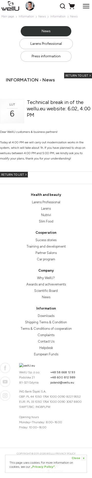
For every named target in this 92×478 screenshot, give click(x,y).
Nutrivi (46, 215)
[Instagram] (5, 395)
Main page (7, 16)
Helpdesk (46, 348)
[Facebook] (5, 368)
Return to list (76, 75)
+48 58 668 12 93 (62, 372)
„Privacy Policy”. (43, 467)
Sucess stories (46, 240)
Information (26, 16)
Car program (46, 259)
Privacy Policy (65, 453)
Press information (46, 56)
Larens (46, 208)
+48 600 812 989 (62, 377)
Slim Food (46, 221)
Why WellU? (46, 278)
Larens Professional (46, 43)
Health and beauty (46, 195)
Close (78, 458)
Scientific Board (46, 291)
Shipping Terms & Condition (46, 322)
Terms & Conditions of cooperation (46, 329)
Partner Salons (46, 253)
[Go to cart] (72, 6)
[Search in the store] (63, 6)
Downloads (46, 316)
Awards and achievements (46, 284)
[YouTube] (5, 382)
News (42, 16)
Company (46, 270)
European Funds (46, 354)
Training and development (46, 246)
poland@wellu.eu (62, 382)
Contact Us (46, 341)
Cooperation (46, 233)
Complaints (46, 335)
